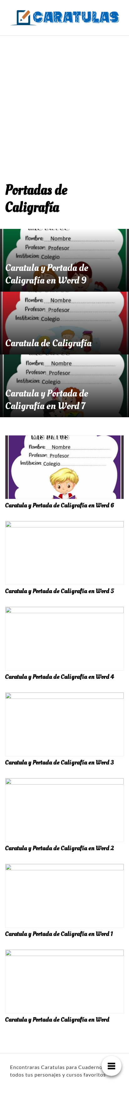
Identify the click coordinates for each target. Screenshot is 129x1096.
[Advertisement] (64, 103)
